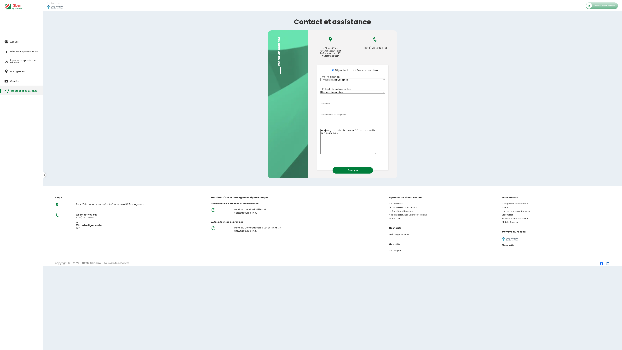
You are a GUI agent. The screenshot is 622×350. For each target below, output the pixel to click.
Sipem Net (507, 215)
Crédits (506, 207)
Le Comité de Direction (401, 211)
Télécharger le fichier (399, 234)
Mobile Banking (510, 222)
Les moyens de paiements (516, 211)
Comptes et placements (515, 204)
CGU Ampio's (395, 251)
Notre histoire (396, 204)
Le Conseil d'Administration (403, 207)
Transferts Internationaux (515, 219)
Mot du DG (394, 219)
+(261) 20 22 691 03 (375, 48)
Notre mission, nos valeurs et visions (408, 215)
